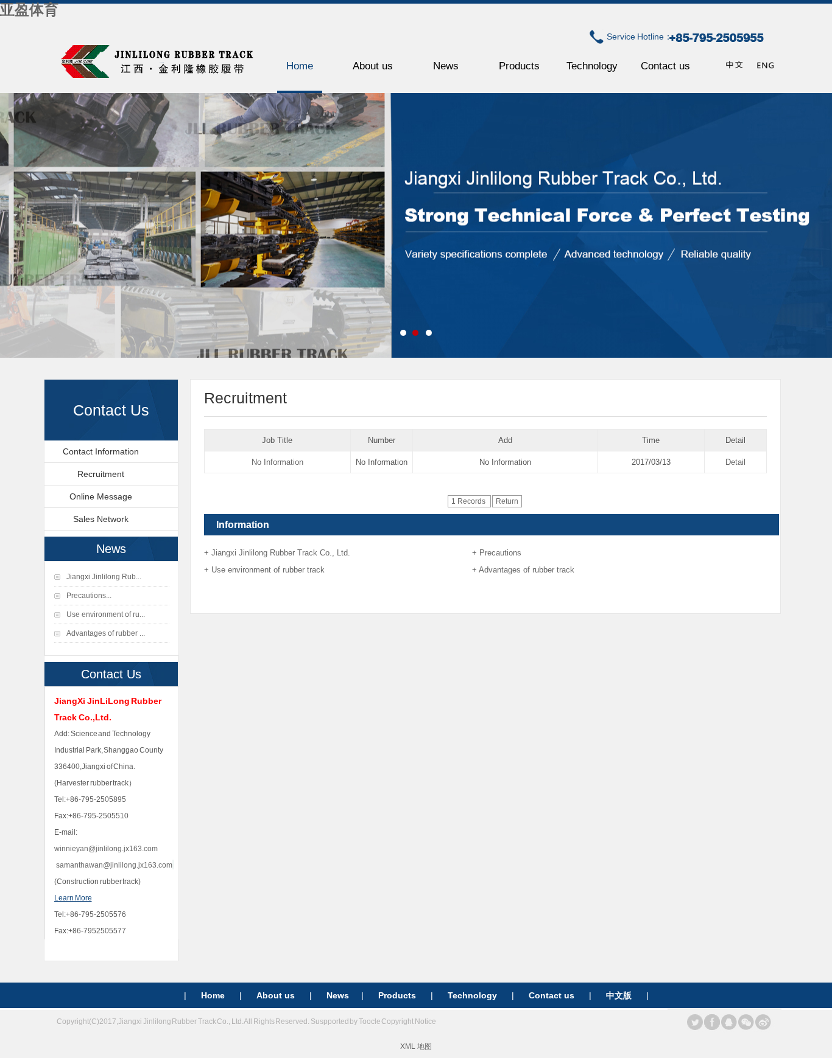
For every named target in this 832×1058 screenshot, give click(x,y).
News (446, 66)
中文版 (619, 995)
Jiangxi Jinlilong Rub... (103, 577)
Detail (735, 462)
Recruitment (100, 474)
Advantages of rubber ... (105, 633)
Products (519, 66)
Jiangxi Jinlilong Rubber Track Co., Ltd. (280, 552)
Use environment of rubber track (268, 569)
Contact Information (101, 451)
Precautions (500, 552)
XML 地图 (416, 1046)
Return (507, 501)
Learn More (73, 898)
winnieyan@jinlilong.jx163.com (106, 848)
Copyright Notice (408, 1021)
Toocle (370, 1021)
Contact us (665, 66)
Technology (592, 66)
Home (299, 66)
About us (373, 66)
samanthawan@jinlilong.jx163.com (114, 865)
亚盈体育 (29, 9)
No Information (277, 462)
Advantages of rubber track (526, 569)
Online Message (100, 496)
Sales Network (101, 519)
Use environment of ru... (105, 614)
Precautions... (88, 595)
